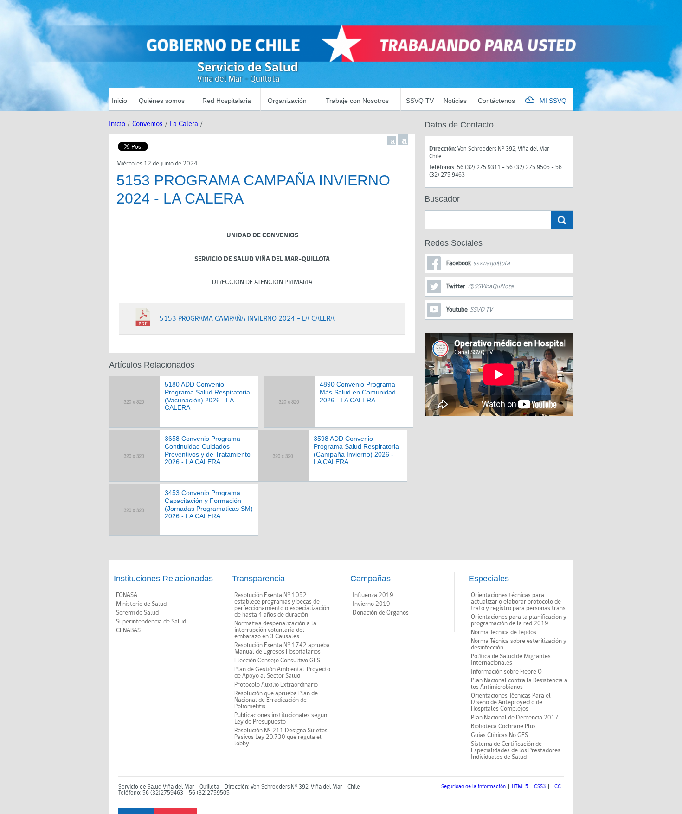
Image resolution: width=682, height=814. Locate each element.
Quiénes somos (162, 100)
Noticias (455, 100)
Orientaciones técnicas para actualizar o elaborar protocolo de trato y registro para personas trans (518, 602)
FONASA (126, 595)
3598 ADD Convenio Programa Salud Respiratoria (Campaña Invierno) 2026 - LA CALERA (356, 450)
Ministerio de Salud (141, 604)
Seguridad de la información (473, 786)
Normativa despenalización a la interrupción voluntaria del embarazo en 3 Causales (275, 630)
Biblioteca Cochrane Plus (503, 726)
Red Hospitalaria (226, 100)
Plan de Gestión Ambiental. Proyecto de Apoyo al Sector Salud (282, 672)
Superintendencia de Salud (151, 621)
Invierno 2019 (371, 604)
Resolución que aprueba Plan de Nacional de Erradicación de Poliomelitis (276, 700)
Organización (287, 100)
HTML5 (520, 786)
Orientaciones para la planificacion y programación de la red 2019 (518, 620)
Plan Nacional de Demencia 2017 (515, 717)
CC (557, 786)
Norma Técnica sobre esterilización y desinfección (518, 644)
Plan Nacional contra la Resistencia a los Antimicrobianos (519, 684)
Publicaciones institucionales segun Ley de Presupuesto (280, 718)
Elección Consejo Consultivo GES (277, 660)
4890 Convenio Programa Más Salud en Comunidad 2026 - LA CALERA (358, 392)
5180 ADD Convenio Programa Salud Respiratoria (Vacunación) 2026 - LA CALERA (207, 396)
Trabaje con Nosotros (357, 100)
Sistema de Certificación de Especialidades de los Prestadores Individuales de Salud (515, 750)
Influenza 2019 (373, 595)
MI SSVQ (553, 100)
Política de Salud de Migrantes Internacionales (511, 660)
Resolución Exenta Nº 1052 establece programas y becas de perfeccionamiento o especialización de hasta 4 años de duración (281, 605)
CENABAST (130, 630)
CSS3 (540, 786)
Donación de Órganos (381, 612)
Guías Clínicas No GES (499, 735)
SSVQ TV (420, 100)
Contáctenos (496, 100)
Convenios (147, 124)
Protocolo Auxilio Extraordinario (276, 684)
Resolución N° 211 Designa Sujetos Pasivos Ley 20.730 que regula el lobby (281, 737)
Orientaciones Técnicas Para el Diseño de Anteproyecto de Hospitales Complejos (511, 702)
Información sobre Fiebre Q (506, 671)
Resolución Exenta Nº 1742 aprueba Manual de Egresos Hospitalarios (282, 648)
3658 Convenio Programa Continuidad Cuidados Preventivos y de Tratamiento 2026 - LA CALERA (208, 450)
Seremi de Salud (137, 612)
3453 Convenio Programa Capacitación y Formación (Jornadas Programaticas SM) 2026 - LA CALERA (209, 504)
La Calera (184, 124)
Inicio (119, 100)
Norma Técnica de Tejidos (503, 632)
